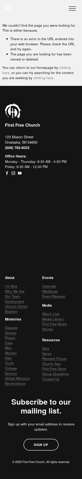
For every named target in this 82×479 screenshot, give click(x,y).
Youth (9, 362)
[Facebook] (7, 173)
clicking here (43, 77)
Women (11, 352)
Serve (47, 353)
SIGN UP (41, 444)
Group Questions (55, 373)
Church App (51, 363)
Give (45, 348)
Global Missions (17, 378)
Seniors (11, 373)
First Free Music (54, 323)
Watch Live (51, 313)
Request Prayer (54, 358)
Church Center (16, 306)
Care (9, 342)
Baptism (11, 311)
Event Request (53, 296)
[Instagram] (13, 173)
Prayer (10, 337)
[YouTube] (20, 173)
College (11, 368)
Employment (14, 301)
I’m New (11, 286)
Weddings (50, 291)
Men (8, 347)
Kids (8, 358)
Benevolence (15, 383)
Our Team (12, 296)
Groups (11, 332)
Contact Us (51, 378)
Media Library (53, 318)
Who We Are (14, 291)
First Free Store (54, 368)
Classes (11, 327)
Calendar (49, 286)
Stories (47, 328)
